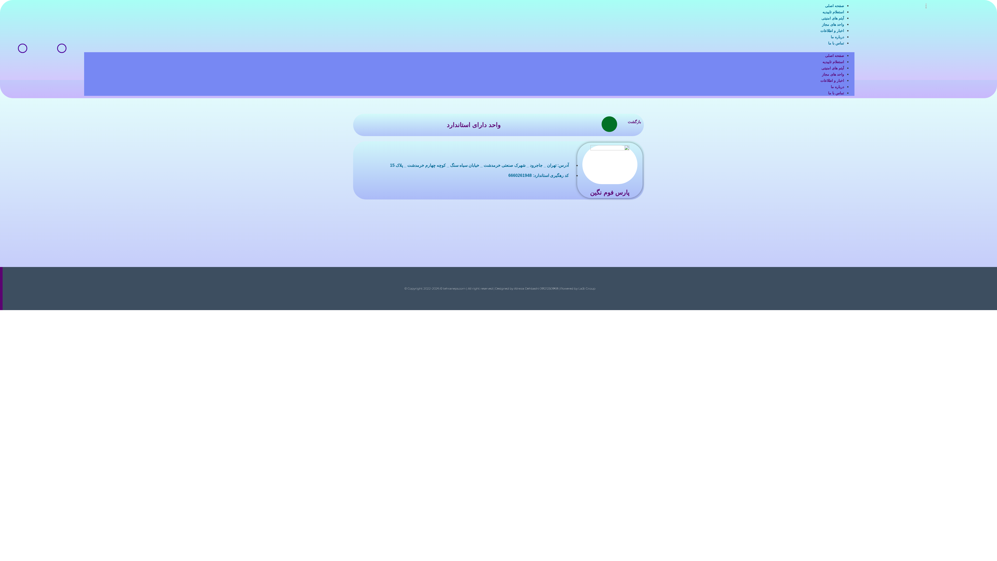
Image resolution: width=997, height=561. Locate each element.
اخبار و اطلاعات (832, 31)
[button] (469, 49)
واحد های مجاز (833, 24)
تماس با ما (836, 43)
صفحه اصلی (834, 6)
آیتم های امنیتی (832, 18)
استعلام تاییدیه (833, 12)
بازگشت (634, 121)
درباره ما (837, 37)
